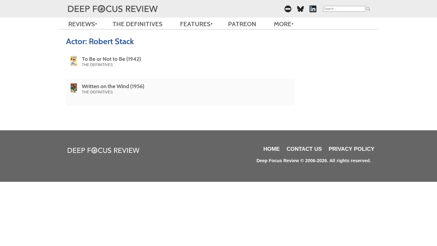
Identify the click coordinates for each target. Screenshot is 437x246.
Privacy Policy (351, 149)
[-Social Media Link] (288, 8)
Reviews (81, 24)
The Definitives (137, 24)
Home (271, 149)
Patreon (242, 24)
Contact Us (304, 149)
